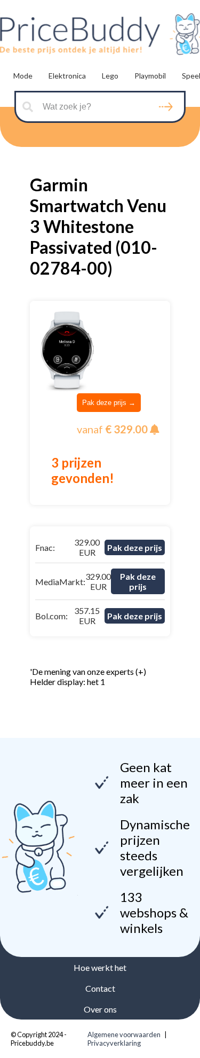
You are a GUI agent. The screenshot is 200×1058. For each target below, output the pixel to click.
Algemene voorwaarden (124, 1034)
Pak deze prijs (134, 547)
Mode (23, 75)
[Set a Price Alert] (154, 429)
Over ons (100, 1009)
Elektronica (67, 75)
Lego (110, 75)
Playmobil (150, 75)
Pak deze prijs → (108, 403)
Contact (100, 988)
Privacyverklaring (114, 1043)
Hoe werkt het (100, 967)
